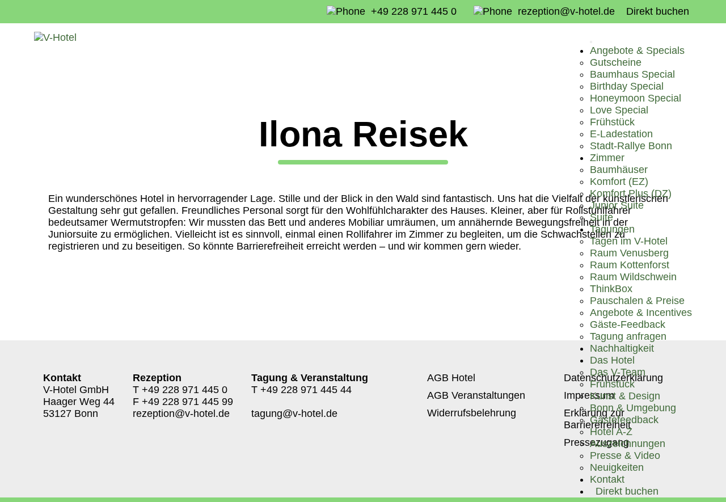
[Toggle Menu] (591, 42)
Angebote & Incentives (641, 312)
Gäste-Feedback (627, 324)
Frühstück (612, 122)
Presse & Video (625, 455)
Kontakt (607, 479)
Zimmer (607, 157)
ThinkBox (611, 288)
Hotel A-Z (611, 431)
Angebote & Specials (637, 50)
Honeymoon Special (635, 98)
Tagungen (612, 229)
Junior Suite (617, 205)
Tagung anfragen (628, 336)
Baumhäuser (619, 169)
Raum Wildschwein (633, 276)
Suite (601, 217)
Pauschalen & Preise (637, 300)
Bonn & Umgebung (633, 408)
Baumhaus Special (632, 74)
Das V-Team (617, 372)
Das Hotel (612, 360)
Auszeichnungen (627, 443)
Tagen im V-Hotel (629, 241)
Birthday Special (627, 86)
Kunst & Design (625, 396)
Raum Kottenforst (629, 265)
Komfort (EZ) (619, 181)
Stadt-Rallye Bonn (631, 145)
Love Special (619, 110)
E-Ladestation (621, 134)
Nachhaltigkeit (622, 348)
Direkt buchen (657, 11)
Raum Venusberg (629, 253)
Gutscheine (615, 62)
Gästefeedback (624, 419)
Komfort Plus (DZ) (631, 193)
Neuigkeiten (617, 467)
